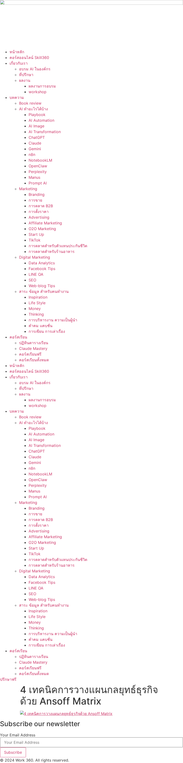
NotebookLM (40, 160)
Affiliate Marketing (45, 223)
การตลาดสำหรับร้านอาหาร (52, 251)
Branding (37, 194)
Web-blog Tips (42, 285)
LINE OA (36, 274)
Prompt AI (38, 183)
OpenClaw (38, 166)
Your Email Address (17, 735)
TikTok (35, 240)
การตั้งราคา (39, 211)
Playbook (37, 114)
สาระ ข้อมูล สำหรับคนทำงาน (44, 291)
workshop (37, 91)
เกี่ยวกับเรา (19, 63)
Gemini (35, 148)
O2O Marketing (42, 228)
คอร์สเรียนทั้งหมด (34, 359)
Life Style (37, 302)
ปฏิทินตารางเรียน (33, 342)
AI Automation (41, 120)
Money (35, 308)
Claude (35, 143)
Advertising (39, 217)
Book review (30, 103)
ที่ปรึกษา (26, 74)
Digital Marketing (34, 257)
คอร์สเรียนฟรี (30, 354)
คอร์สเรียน (18, 337)
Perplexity (38, 171)
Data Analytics (42, 263)
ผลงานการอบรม (42, 86)
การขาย (35, 200)
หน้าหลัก (17, 51)
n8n (32, 154)
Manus (34, 177)
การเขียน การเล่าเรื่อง (47, 331)
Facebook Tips (42, 268)
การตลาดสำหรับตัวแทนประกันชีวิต (58, 245)
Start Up (36, 234)
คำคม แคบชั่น (40, 325)
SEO (32, 280)
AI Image (36, 126)
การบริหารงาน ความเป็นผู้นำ (53, 320)
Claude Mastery (33, 348)
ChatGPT (37, 137)
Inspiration (38, 297)
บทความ (17, 97)
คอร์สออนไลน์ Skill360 (29, 57)
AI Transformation (45, 131)
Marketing (28, 188)
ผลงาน (24, 80)
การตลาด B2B (41, 205)
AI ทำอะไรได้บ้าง (33, 108)
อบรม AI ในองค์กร (35, 69)
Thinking (36, 314)
